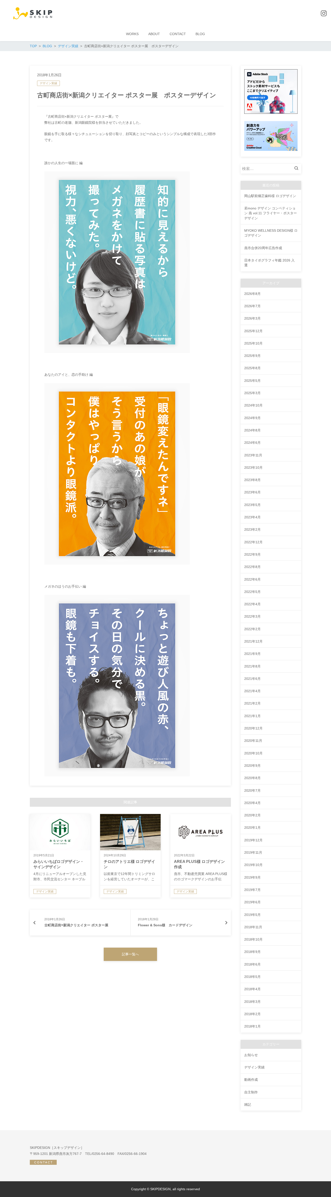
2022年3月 (252, 616)
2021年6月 (252, 679)
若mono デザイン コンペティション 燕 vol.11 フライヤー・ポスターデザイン (270, 213)
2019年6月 (252, 902)
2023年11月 (253, 455)
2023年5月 (252, 505)
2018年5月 (252, 977)
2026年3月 (252, 318)
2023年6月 (252, 492)
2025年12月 (253, 331)
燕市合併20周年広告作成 (263, 248)
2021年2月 (252, 703)
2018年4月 (252, 989)
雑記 (247, 1104)
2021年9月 (252, 654)
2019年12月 (253, 840)
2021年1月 (252, 716)
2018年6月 (252, 964)
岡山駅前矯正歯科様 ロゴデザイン (270, 196)
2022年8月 (252, 567)
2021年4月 (252, 691)
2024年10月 (253, 405)
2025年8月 (252, 368)
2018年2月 (252, 1014)
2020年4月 (252, 803)
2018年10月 (253, 939)
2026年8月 (252, 294)
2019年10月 (253, 865)
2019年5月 (252, 915)
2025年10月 (253, 343)
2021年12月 (253, 641)
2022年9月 (252, 554)
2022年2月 (252, 629)
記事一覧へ (130, 954)
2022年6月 (252, 579)
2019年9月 (252, 877)
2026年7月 (252, 306)
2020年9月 (252, 765)
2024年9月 (252, 418)
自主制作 (251, 1092)
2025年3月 (252, 393)
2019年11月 (253, 852)
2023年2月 (252, 529)
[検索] (297, 169)
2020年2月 (252, 815)
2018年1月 (252, 1026)
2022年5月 (252, 592)
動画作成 (251, 1080)
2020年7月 (252, 790)
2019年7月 (252, 890)
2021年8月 (252, 666)
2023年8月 (252, 480)
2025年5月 (252, 381)
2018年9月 (252, 952)
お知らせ (251, 1055)
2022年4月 (252, 604)
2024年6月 (252, 443)
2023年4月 (252, 517)
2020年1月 (252, 827)
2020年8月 (252, 778)
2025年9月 (252, 356)
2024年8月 (252, 430)
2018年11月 (253, 927)
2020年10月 (253, 753)
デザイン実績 (48, 83)
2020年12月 (253, 728)
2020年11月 (253, 741)
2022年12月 (253, 542)
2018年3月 (252, 1002)
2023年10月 (253, 467)
